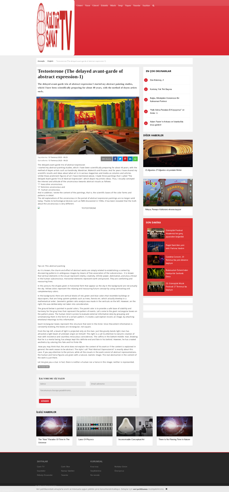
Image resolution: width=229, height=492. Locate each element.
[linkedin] (130, 158)
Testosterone (44, 367)
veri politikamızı (140, 489)
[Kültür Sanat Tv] (54, 27)
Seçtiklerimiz (95, 471)
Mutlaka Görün (120, 467)
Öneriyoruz (119, 471)
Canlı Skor (65, 467)
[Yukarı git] (223, 486)
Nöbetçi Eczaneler (45, 475)
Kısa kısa (94, 467)
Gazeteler (41, 471)
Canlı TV (41, 467)
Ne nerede (95, 475)
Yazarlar (64, 475)
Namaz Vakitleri (67, 471)
